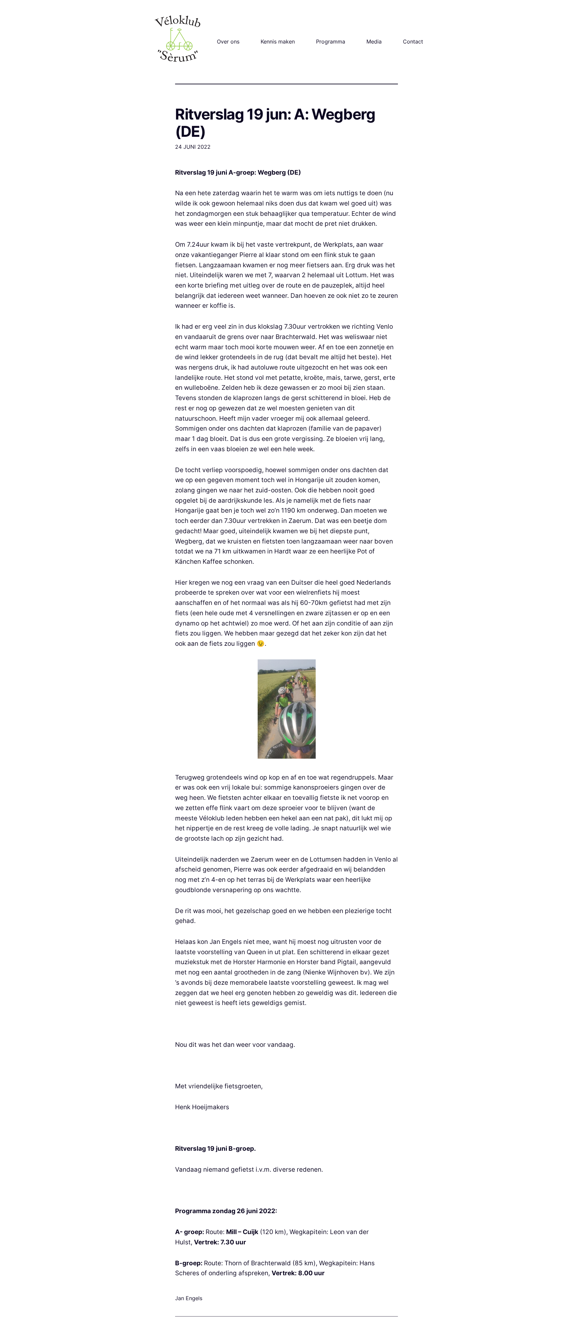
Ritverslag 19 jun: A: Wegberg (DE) (275, 123)
